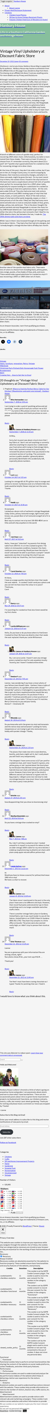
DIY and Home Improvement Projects (19, 1161)
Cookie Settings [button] (15, 1411)
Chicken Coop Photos (17, 15)
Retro (25, 363)
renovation (17, 363)
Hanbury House (20, 1)
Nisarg (41, 1226)
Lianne (16, 61)
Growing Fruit (10, 1168)
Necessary (7, 1256)
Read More (4, 1411)
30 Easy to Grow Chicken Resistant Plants (25, 17)
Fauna (7, 1163)
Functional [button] (4, 1357)
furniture (9, 363)
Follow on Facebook (8, 1142)
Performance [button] (5, 1369)
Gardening (9, 1166)
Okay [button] (25, 1411)
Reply (7, 423)
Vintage (3, 361)
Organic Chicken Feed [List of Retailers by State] (28, 19)
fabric (2, 363)
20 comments (23, 61)
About (7, 6)
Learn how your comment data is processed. (21, 1054)
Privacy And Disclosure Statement (18, 10)
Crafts (7, 1159)
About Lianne (14, 8)
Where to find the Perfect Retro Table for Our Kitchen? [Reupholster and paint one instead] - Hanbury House (27, 391)
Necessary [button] (4, 1254)
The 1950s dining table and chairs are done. (23, 215)
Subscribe (6, 1132)
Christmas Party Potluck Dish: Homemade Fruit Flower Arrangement (21, 368)
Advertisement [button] (6, 1392)
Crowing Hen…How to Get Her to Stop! (15, 374)
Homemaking (10, 1170)
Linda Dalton (16, 866)
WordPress (27, 1226)
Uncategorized (10, 1173)
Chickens (8, 12)
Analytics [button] (3, 1380)
